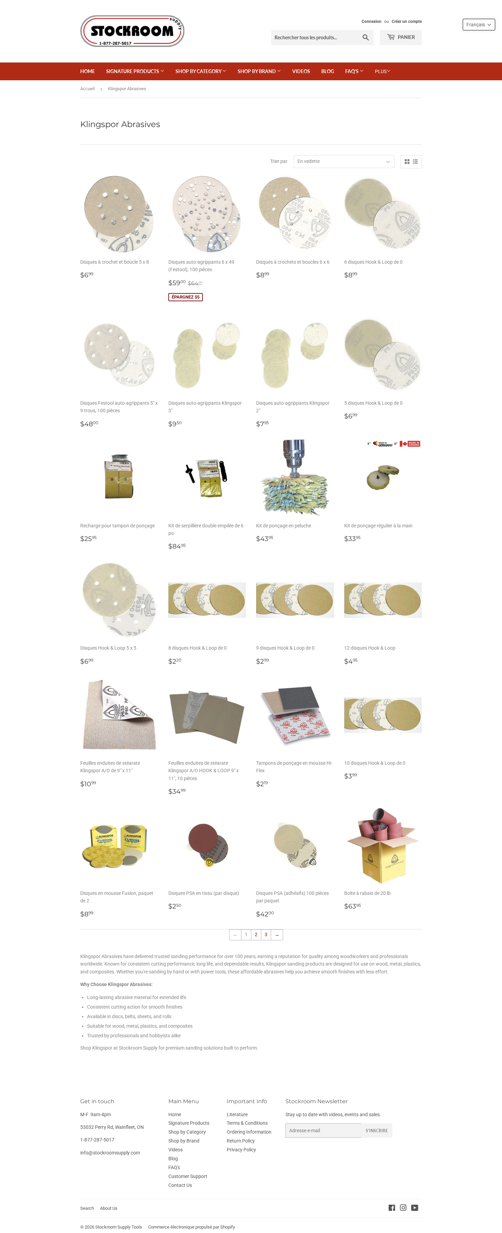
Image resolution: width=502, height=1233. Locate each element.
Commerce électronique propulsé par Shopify (191, 1227)
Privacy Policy (241, 1149)
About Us (108, 1208)
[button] (479, 24)
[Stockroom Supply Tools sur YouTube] (414, 1208)
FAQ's (352, 71)
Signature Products (133, 71)
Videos (301, 71)
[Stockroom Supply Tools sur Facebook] (391, 1208)
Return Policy (241, 1141)
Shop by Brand (257, 71)
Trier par (279, 161)
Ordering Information (249, 1132)
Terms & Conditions (247, 1123)
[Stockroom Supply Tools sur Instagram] (403, 1208)
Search (87, 1208)
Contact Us (180, 1185)
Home (87, 71)
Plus (381, 71)
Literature (237, 1114)
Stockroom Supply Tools (118, 1227)
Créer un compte (407, 21)
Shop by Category (199, 71)
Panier (406, 37)
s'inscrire (377, 1130)
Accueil (87, 88)
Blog (327, 71)
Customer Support (187, 1176)
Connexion (371, 21)
